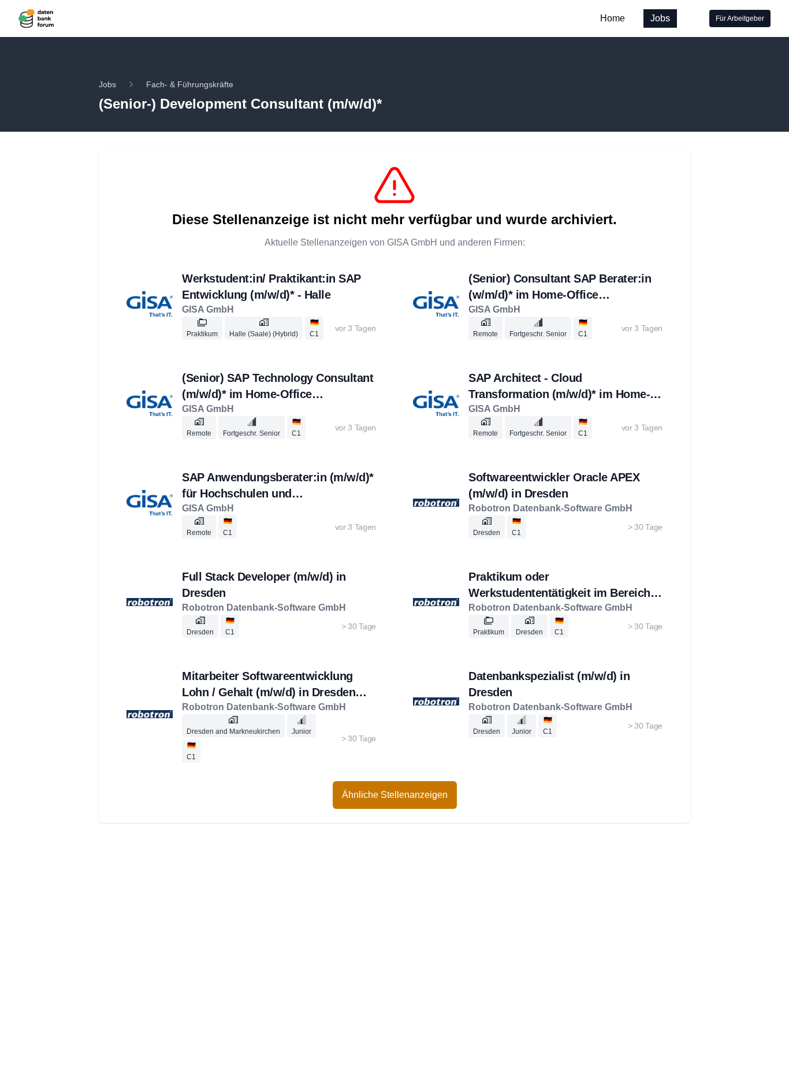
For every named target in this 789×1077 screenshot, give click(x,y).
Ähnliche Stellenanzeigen (395, 795)
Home (612, 18)
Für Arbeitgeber (740, 18)
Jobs (660, 18)
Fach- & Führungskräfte (189, 84)
